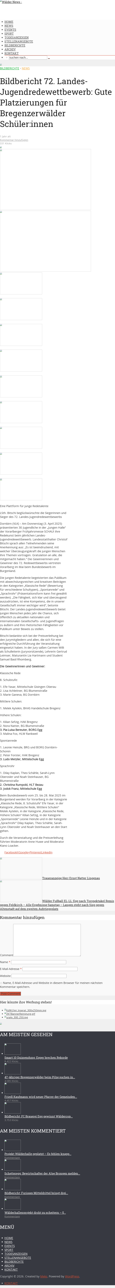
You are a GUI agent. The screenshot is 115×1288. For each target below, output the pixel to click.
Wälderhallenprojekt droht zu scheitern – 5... (35, 1212)
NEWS (8, 26)
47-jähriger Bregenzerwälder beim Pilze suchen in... (39, 1077)
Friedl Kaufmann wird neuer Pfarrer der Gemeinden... (40, 1097)
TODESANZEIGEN (16, 37)
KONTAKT (11, 53)
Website (5, 976)
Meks (43, 1276)
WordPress (72, 1276)
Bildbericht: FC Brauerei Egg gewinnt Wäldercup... (38, 1116)
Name (5, 962)
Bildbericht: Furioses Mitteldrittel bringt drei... (36, 1193)
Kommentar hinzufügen (14, 140)
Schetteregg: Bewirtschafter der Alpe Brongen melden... (42, 1173)
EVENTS (10, 30)
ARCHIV (10, 49)
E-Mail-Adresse (11, 969)
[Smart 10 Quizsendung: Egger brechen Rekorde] (12, 1054)
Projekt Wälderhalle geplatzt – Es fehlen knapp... (37, 1154)
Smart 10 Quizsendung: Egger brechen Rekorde (36, 1057)
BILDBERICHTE (14, 45)
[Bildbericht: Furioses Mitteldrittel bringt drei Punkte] (12, 1189)
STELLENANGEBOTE (18, 41)
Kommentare (12, 1157)
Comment (6, 955)
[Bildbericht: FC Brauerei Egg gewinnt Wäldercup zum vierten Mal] (12, 1112)
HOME (8, 22)
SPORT (9, 33)
